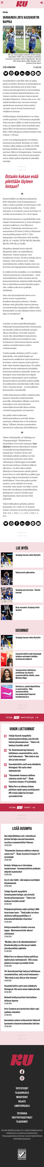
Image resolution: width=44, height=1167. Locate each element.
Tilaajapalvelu (22, 1092)
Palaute (22, 1101)
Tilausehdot (22, 1121)
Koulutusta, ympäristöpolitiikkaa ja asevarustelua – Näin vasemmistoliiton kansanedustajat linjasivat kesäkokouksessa (28, 691)
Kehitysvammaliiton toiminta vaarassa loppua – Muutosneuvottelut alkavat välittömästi (19, 930)
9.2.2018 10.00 (37, 67)
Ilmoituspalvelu (22, 1105)
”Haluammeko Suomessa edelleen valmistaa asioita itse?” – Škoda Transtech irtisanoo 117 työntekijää (22, 778)
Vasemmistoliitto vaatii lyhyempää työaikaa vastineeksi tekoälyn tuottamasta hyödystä (28, 656)
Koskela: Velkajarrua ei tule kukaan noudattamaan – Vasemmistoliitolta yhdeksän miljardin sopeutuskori (22, 868)
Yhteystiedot (22, 1088)
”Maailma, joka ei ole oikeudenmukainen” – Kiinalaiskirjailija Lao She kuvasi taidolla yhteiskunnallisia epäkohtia (21, 945)
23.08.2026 (8, 1003)
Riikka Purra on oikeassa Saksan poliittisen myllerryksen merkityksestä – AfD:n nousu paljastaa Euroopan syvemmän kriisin (21, 959)
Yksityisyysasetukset (22, 1117)
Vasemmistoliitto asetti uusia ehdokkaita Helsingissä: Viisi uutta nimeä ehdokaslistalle (25, 767)
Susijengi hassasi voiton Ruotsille (28, 555)
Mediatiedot (22, 1097)
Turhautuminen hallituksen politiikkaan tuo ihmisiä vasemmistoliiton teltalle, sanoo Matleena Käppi (27, 674)
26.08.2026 (8, 845)
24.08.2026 (7, 980)
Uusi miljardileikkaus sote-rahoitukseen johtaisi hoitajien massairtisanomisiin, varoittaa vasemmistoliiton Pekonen (20, 839)
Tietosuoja (22, 1113)
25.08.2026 (8, 922)
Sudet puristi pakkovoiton (25, 572)
